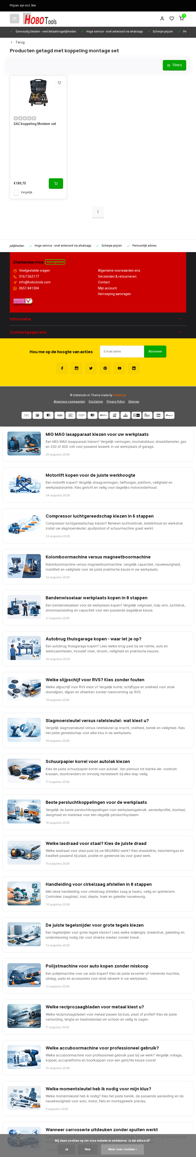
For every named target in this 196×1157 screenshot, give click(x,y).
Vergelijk (26, 192)
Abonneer (155, 351)
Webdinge (119, 395)
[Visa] (59, 415)
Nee (87, 1149)
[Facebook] (62, 368)
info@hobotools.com (34, 282)
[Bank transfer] (27, 415)
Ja (66, 1149)
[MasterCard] (49, 415)
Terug (20, 42)
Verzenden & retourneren (117, 276)
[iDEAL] (38, 415)
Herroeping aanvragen (114, 294)
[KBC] (125, 415)
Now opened (55, 261)
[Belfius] (103, 415)
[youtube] (119, 368)
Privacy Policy (116, 402)
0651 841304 (29, 288)
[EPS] (147, 415)
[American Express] (114, 415)
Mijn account (107, 288)
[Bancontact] (70, 415)
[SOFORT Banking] (81, 415)
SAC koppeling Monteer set (35, 124)
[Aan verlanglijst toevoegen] (59, 82)
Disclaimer (96, 402)
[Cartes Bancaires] (158, 415)
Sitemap (133, 402)
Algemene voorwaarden (69, 402)
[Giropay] (136, 415)
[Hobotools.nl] (39, 18)
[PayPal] (169, 415)
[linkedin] (134, 368)
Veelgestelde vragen (34, 270)
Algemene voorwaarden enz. (119, 270)
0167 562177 (29, 276)
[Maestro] (92, 415)
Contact (104, 282)
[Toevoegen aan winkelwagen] (56, 183)
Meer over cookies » (122, 1149)
